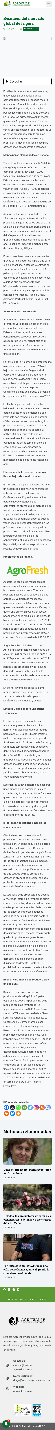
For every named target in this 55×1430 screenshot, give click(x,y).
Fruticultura (31, 29)
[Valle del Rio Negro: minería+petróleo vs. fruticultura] (27, 1151)
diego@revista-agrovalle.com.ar (31, 1380)
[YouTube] (18, 1289)
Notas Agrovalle (17, 1299)
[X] (12, 1107)
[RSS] (42, 1107)
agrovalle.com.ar (23, 1391)
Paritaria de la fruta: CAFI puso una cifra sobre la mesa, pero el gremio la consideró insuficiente (26, 1269)
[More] (18, 1113)
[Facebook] (6, 1107)
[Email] (24, 1107)
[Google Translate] (48, 1107)
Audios (43, 1299)
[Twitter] (30, 1107)
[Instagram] (36, 1107)
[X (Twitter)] (9, 1289)
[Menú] (49, 4)
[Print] (6, 1113)
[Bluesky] (12, 1113)
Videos (33, 1299)
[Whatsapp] (18, 1107)
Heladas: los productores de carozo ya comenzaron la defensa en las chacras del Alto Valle (27, 1219)
